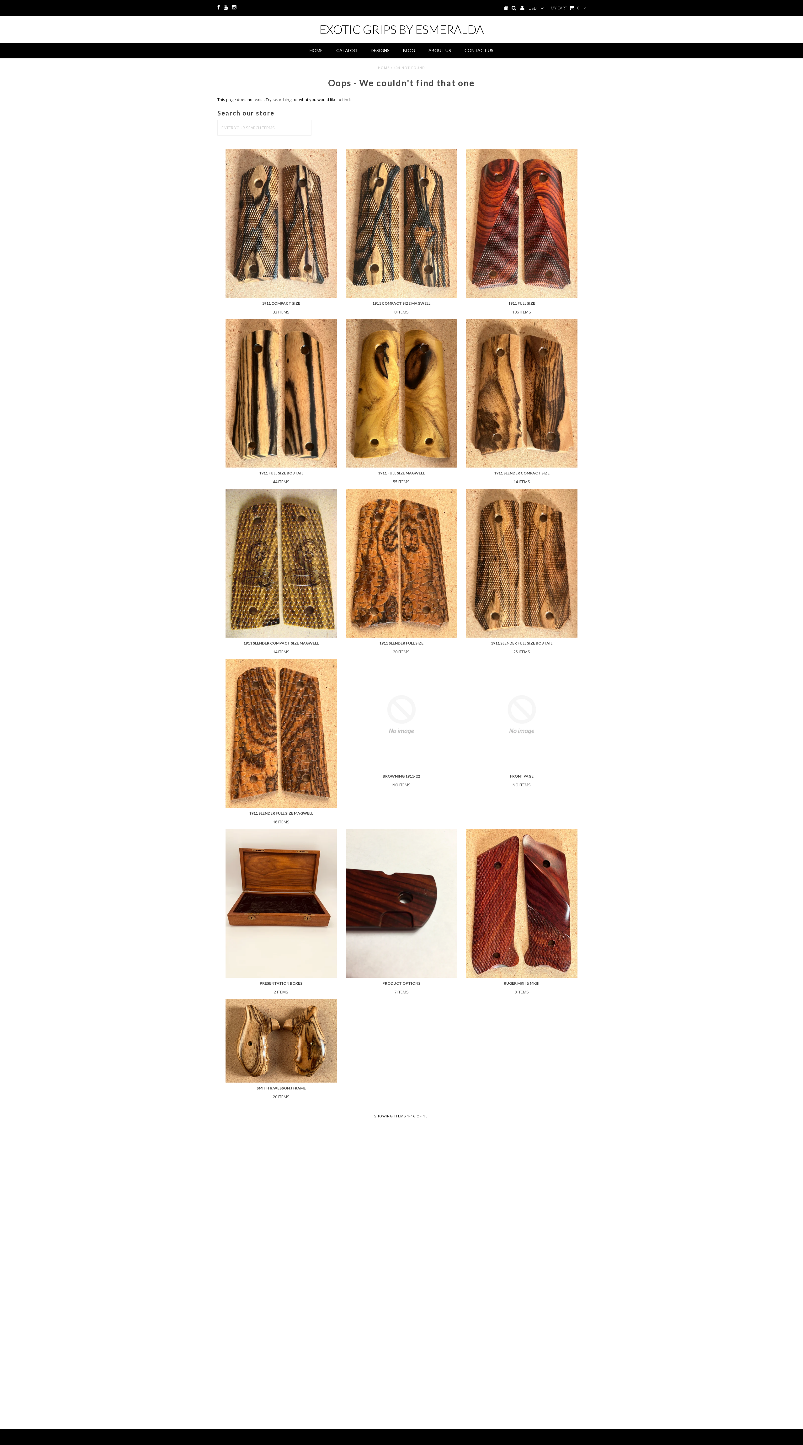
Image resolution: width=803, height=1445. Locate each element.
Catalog (346, 50)
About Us (439, 50)
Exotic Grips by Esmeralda (401, 29)
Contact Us (479, 50)
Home (316, 50)
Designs (380, 50)
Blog (409, 50)
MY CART (565, 8)
